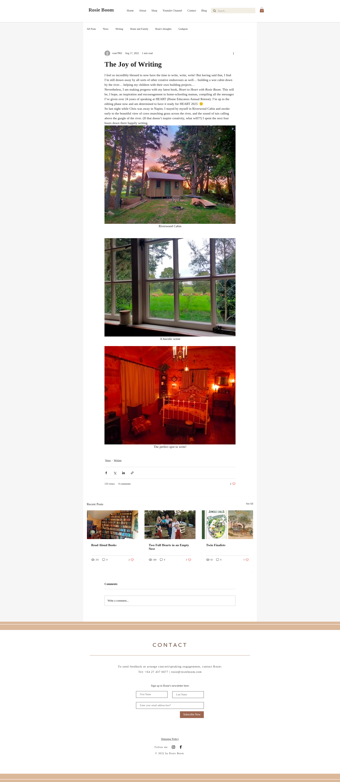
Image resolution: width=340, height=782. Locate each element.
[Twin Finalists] (227, 524)
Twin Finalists (215, 545)
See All (249, 503)
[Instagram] (173, 747)
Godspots (183, 29)
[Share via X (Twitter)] (115, 473)
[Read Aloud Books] (112, 524)
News (105, 29)
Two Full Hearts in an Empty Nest (169, 547)
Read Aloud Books (104, 545)
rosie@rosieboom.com (186, 671)
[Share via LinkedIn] (123, 473)
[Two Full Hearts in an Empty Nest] (170, 524)
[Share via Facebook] (106, 473)
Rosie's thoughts (163, 29)
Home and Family (139, 29)
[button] (262, 9)
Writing (119, 29)
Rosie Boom (101, 10)
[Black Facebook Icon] (180, 747)
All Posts (91, 29)
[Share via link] (132, 473)
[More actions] (233, 53)
